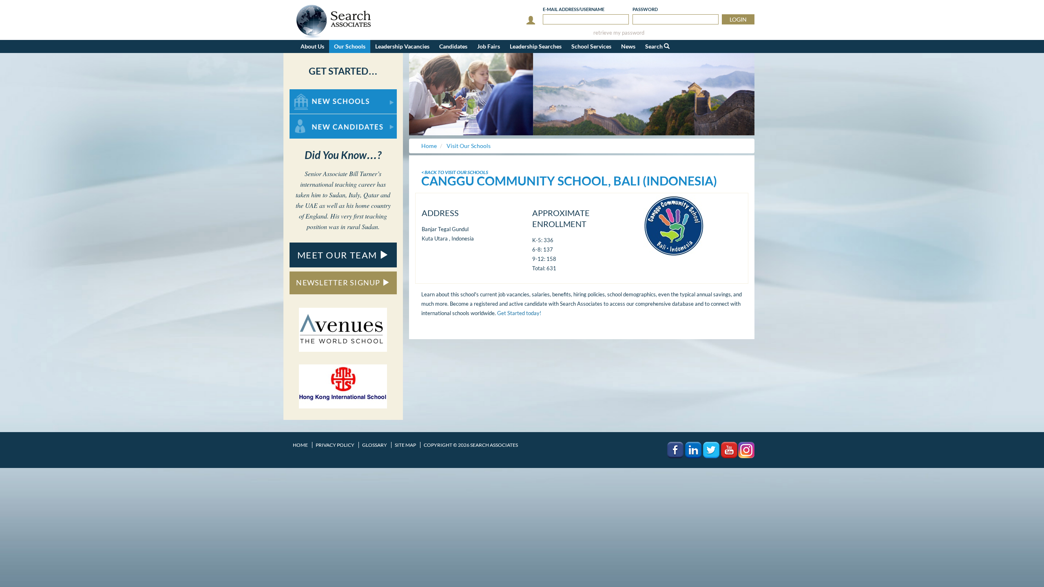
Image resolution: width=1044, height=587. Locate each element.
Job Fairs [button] (488, 46)
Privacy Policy (335, 445)
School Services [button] (591, 46)
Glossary (374, 445)
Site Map (405, 445)
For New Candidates (315, 118)
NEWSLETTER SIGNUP (339, 282)
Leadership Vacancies (402, 46)
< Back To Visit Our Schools (454, 172)
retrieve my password (618, 33)
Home (300, 445)
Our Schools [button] (349, 46)
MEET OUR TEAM (338, 254)
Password (645, 9)
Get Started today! (519, 313)
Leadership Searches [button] (536, 46)
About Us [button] (312, 46)
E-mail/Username (573, 9)
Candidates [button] (453, 46)
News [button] (628, 46)
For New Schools (311, 93)
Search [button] (654, 46)
